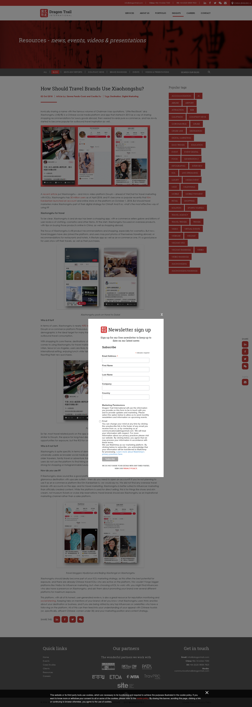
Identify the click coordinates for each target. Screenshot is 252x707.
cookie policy (142, 698)
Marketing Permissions (113, 405)
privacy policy (130, 468)
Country (106, 393)
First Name (107, 365)
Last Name (107, 374)
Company (107, 384)
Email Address (110, 356)
